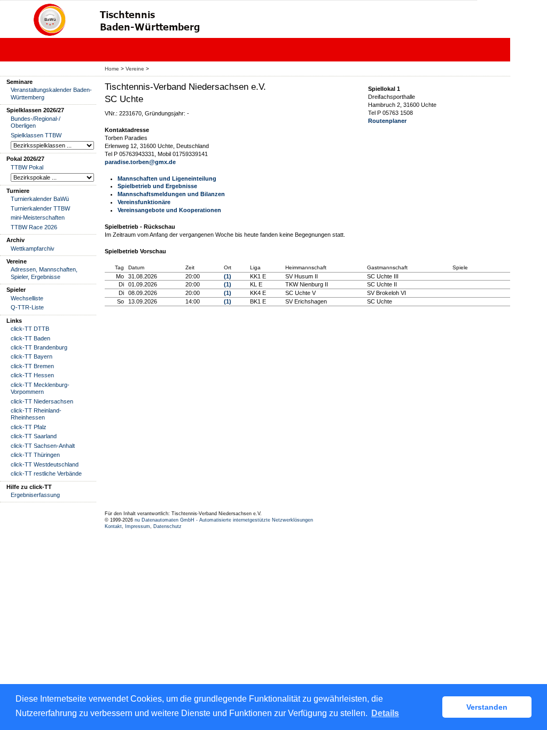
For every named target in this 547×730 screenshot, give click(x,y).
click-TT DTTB (30, 328)
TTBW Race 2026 (34, 227)
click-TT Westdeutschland (45, 464)
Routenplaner (387, 121)
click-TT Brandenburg (39, 347)
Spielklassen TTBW (36, 135)
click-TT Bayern (31, 356)
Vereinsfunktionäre (144, 202)
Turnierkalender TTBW (40, 208)
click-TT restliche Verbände (46, 473)
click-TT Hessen (32, 375)
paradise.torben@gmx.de (140, 162)
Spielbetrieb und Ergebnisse (157, 186)
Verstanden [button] (486, 707)
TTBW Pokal (27, 167)
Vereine (135, 69)
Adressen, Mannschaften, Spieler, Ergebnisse (44, 272)
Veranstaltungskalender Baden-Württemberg (51, 93)
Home (112, 69)
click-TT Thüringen (35, 455)
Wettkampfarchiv (32, 248)
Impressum (137, 526)
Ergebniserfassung (35, 495)
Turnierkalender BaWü (40, 199)
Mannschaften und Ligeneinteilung (167, 178)
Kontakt (113, 526)
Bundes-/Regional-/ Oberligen (35, 122)
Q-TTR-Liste (27, 307)
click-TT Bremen (32, 366)
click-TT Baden (30, 338)
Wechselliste (27, 298)
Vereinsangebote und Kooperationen (169, 210)
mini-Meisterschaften (38, 217)
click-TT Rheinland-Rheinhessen (36, 414)
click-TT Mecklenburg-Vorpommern (40, 388)
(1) (227, 276)
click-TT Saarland (34, 436)
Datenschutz (167, 526)
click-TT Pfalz (28, 427)
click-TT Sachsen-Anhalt (43, 445)
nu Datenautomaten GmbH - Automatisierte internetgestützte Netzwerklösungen (224, 520)
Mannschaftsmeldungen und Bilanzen (171, 194)
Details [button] (385, 713)
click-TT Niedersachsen (42, 401)
